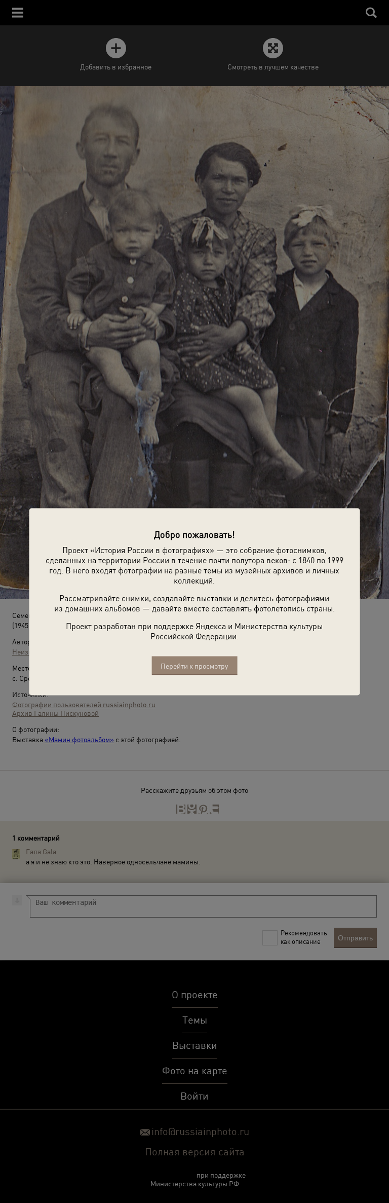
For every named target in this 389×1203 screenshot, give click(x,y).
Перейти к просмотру (194, 665)
